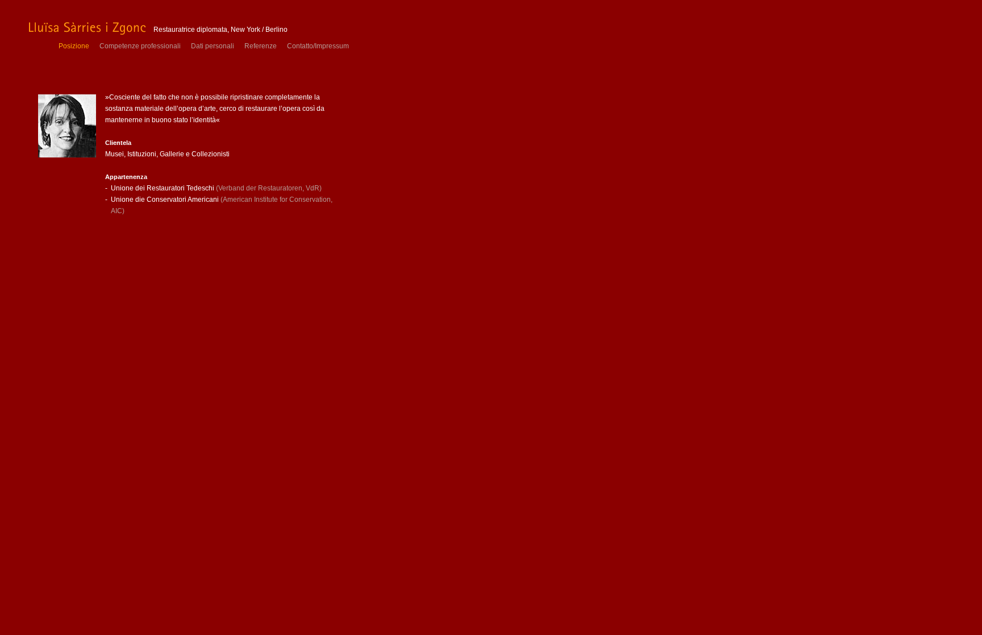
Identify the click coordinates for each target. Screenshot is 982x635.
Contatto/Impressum (318, 46)
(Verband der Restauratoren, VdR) (269, 188)
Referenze (260, 46)
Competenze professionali (140, 46)
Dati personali (212, 46)
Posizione (74, 46)
